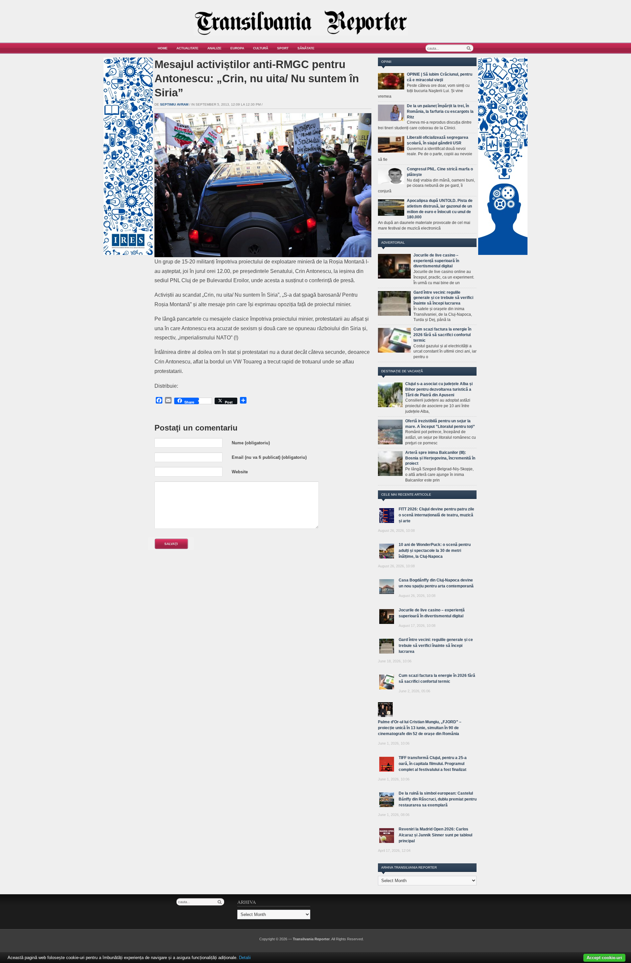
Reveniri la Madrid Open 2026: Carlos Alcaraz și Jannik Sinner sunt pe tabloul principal (435, 835)
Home (163, 48)
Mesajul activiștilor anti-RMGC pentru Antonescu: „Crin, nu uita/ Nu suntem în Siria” (256, 78)
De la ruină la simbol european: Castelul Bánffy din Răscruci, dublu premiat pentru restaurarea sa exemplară (438, 799)
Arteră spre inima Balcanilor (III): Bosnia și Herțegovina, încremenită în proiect (440, 458)
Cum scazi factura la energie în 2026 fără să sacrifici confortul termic (442, 335)
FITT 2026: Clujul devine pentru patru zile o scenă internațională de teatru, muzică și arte (436, 515)
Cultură (260, 48)
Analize (214, 48)
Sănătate (306, 48)
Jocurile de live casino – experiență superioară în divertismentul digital (436, 261)
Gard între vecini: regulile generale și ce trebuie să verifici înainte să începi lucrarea (443, 298)
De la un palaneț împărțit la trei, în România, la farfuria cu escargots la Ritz (440, 111)
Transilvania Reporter (311, 939)
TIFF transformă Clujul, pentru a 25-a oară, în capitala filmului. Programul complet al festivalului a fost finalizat (433, 763)
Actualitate (187, 48)
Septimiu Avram (174, 104)
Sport (283, 48)
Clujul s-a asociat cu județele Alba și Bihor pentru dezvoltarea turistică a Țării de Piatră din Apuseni (439, 389)
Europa (237, 48)
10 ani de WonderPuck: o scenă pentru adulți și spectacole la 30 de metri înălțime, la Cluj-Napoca (435, 550)
